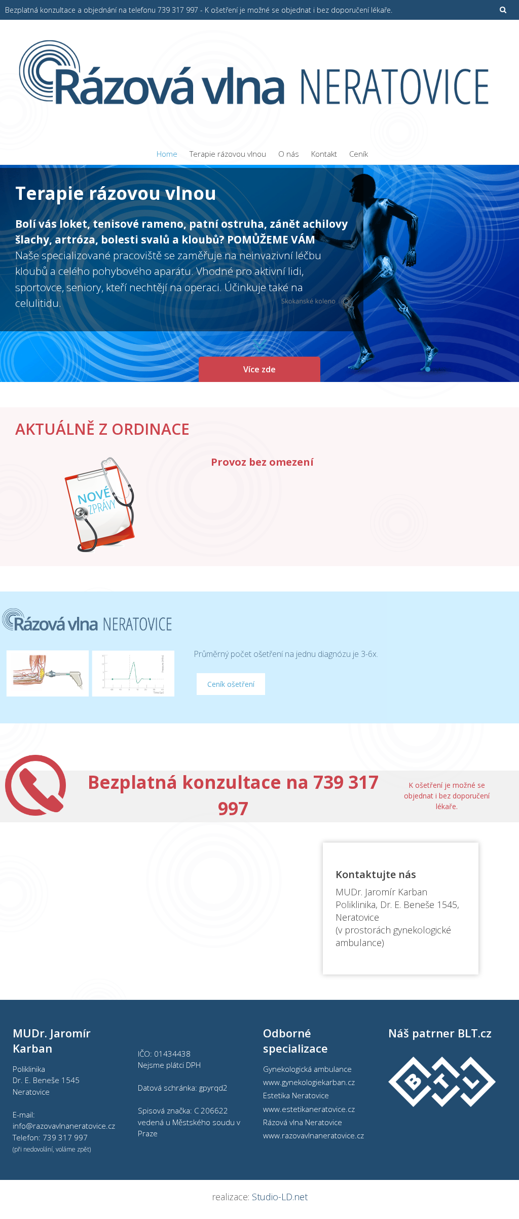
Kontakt (324, 154)
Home (167, 154)
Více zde (259, 369)
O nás (288, 154)
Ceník (358, 154)
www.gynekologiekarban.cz (309, 1082)
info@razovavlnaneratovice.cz (64, 1126)
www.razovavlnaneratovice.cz (313, 1135)
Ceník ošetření (230, 684)
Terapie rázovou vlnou (228, 154)
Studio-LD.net (280, 1197)
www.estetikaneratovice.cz (309, 1109)
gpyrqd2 (213, 1088)
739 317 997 (65, 1137)
